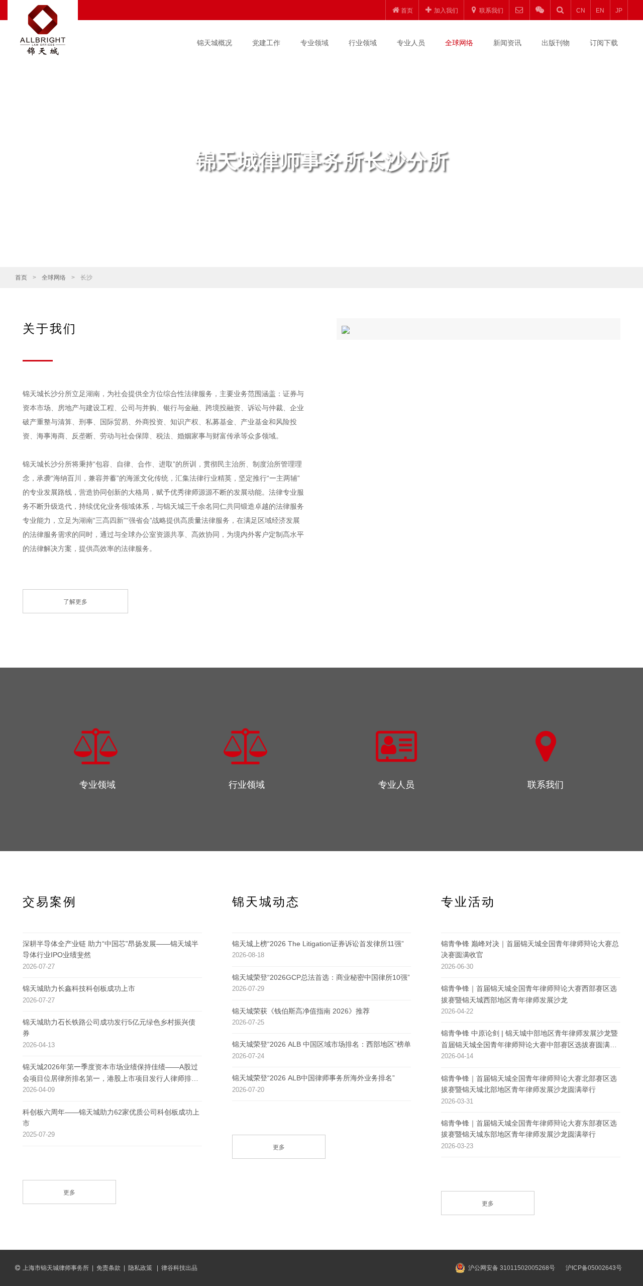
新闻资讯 (507, 43)
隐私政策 (141, 1267)
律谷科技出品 (179, 1267)
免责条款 (108, 1267)
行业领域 (363, 43)
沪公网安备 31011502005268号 (511, 1267)
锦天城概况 (214, 43)
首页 (21, 277)
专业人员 (411, 43)
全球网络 (459, 43)
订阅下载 (604, 43)
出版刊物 (556, 43)
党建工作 (266, 43)
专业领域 (314, 43)
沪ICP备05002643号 (594, 1267)
